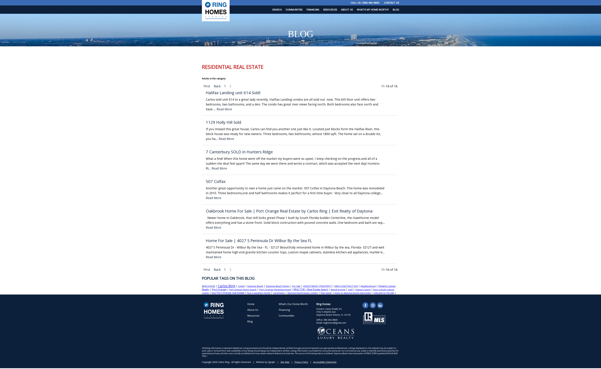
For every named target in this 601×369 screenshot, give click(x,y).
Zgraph (271, 362)
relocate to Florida (383, 292)
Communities (294, 9)
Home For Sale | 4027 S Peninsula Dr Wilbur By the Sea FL (259, 240)
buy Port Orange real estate (228, 293)
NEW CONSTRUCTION (346, 286)
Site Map (284, 362)
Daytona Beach (255, 286)
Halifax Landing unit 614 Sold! (233, 92)
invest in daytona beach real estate (352, 292)
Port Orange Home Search (243, 289)
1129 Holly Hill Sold (223, 122)
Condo (241, 286)
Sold (350, 289)
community (279, 292)
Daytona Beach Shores (278, 286)
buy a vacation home (258, 292)
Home (250, 304)
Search (277, 9)
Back (217, 86)
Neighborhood (368, 286)
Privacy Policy (301, 362)
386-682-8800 (331, 319)
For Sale (296, 286)
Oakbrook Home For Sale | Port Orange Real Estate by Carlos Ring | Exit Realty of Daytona (289, 211)
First (207, 86)
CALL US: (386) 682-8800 (365, 2)
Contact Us (391, 2)
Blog (396, 9)
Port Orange (219, 289)
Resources (330, 9)
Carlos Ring (226, 286)
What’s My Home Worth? (373, 9)
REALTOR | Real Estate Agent (310, 289)
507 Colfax (216, 181)
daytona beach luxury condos (302, 292)
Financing (312, 9)
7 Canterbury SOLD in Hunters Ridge (239, 152)
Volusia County (363, 289)
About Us (347, 9)
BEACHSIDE (208, 286)
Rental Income (338, 289)
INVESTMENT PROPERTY (317, 286)
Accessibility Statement (324, 362)
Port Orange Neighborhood (275, 289)
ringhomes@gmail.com (334, 322)
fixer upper (326, 292)
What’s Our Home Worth (293, 304)
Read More (224, 109)
